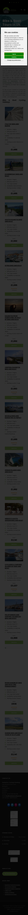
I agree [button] (14, 54)
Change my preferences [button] (14, 60)
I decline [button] (14, 57)
